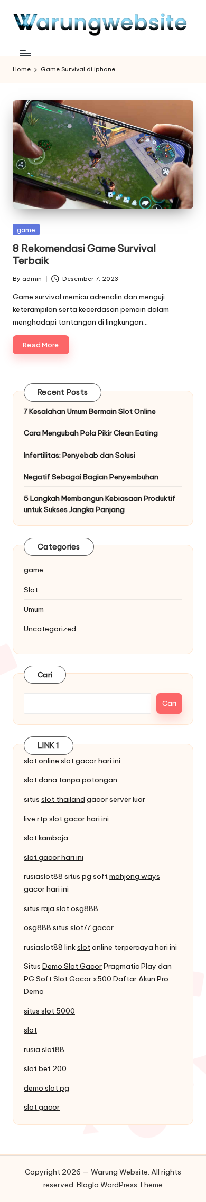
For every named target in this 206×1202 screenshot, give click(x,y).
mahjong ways (134, 876)
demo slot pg (46, 1088)
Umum (34, 609)
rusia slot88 (44, 1049)
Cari (45, 674)
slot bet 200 (45, 1068)
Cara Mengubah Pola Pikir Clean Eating (91, 433)
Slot (31, 589)
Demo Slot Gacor (72, 966)
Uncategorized (50, 628)
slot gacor (42, 1107)
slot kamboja (46, 838)
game (26, 229)
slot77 (80, 927)
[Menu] (25, 53)
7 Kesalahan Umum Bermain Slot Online (90, 411)
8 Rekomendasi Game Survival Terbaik (84, 254)
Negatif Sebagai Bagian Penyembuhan (91, 476)
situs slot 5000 (49, 1011)
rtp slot (49, 819)
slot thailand (63, 799)
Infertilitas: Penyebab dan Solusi (79, 455)
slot (67, 760)
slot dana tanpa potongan (70, 779)
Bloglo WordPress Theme (120, 1184)
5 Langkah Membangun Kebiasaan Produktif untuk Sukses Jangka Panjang (99, 504)
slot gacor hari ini (53, 857)
